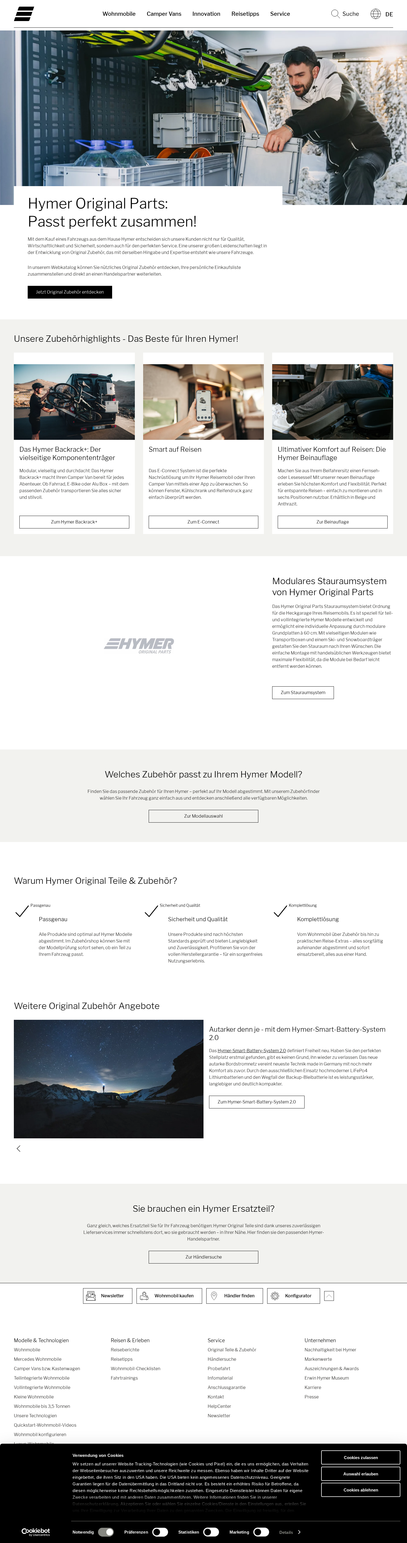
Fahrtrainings (124, 1378)
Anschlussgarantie (227, 1387)
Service (280, 14)
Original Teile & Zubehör (232, 1349)
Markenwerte (318, 1359)
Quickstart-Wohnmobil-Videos (45, 1425)
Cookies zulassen (361, 1457)
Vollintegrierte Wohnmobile (42, 1387)
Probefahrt (219, 1368)
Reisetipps (245, 14)
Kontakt (216, 1397)
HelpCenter (219, 1406)
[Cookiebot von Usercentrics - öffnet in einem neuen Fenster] (36, 1532)
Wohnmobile (119, 14)
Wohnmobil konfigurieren (40, 1434)
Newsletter (219, 1415)
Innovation (206, 14)
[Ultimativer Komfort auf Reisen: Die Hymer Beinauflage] (332, 402)
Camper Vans (164, 14)
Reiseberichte (125, 1349)
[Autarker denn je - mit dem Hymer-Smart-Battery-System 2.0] (109, 1079)
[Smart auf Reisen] (203, 402)
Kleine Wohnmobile (34, 1397)
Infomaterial (220, 1378)
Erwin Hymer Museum (327, 1378)
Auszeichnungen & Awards (332, 1368)
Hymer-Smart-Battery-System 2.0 (252, 1050)
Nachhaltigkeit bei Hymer (330, 1349)
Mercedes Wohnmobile (37, 1359)
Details (286, 1532)
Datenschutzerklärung (95, 1503)
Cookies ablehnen (361, 1490)
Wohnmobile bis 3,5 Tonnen (42, 1406)
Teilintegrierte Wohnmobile (41, 1378)
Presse (312, 1397)
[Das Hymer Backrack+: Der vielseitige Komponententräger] (74, 402)
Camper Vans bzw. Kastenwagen (47, 1368)
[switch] (160, 1531)
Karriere (313, 1387)
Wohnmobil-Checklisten (135, 1368)
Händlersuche (222, 1359)
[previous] (18, 1149)
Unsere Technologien (35, 1415)
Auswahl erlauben (360, 1473)
